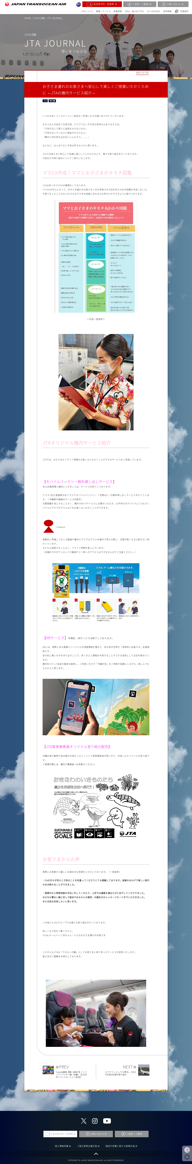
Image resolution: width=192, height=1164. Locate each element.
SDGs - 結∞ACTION (134, 11)
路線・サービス (103, 11)
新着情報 (118, 11)
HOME (27, 18)
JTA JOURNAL (153, 11)
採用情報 (167, 11)
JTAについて (87, 11)
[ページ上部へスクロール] (96, 1154)
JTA (45, 101)
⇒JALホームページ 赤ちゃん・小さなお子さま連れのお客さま (74, 935)
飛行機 (52, 101)
